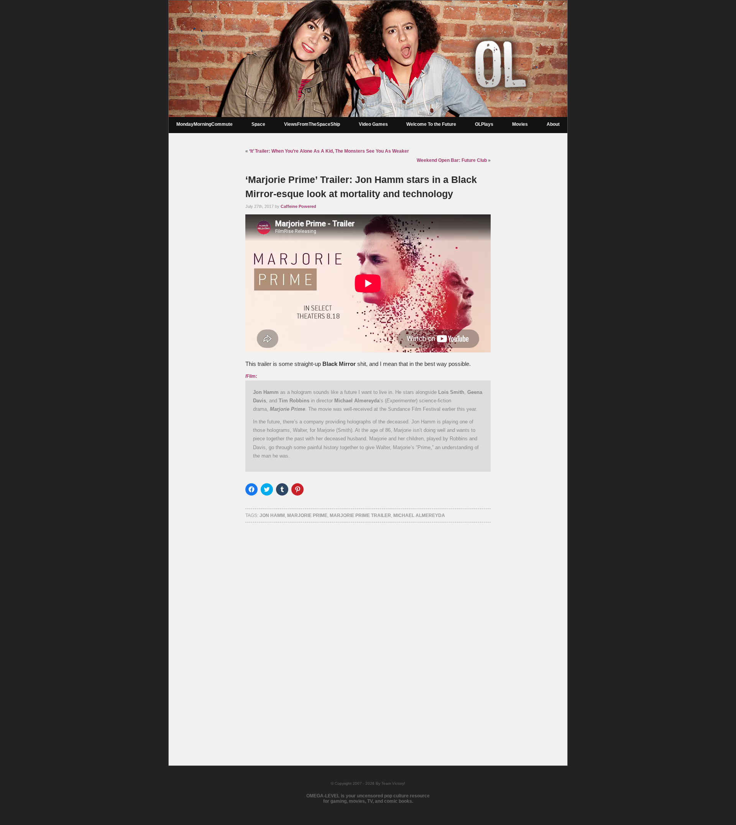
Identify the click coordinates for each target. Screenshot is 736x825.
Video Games (373, 124)
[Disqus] (368, 634)
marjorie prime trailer (360, 515)
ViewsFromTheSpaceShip (312, 124)
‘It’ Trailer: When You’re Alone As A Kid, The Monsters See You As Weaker (329, 151)
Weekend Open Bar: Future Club (452, 160)
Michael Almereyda (419, 515)
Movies (520, 124)
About (553, 124)
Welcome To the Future (431, 124)
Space (258, 124)
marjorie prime (307, 515)
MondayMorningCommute (204, 124)
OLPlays (484, 124)
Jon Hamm (272, 515)
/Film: (251, 376)
